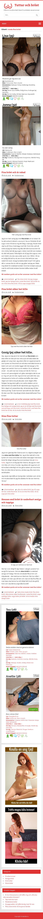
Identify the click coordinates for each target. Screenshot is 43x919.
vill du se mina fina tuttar (26, 491)
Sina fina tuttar (10, 415)
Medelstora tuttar (11, 902)
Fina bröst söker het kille (15, 289)
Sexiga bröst (9, 879)
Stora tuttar (18, 505)
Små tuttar (18, 419)
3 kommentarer (9, 592)
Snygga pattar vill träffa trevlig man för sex (19, 904)
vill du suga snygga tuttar (26, 283)
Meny (4, 24)
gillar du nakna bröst (24, 489)
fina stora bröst (22, 279)
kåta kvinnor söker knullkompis (16, 594)
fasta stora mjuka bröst (24, 592)
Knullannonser (19, 175)
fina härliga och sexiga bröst (11, 406)
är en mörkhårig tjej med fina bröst (28, 404)
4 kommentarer (9, 279)
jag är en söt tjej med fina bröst (31, 406)
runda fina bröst (25, 281)
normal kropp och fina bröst (11, 408)
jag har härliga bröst (12, 281)
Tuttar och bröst (27, 5)
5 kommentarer (9, 489)
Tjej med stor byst (11, 899)
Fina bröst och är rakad (13, 172)
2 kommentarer (9, 404)
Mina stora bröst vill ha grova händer (17, 906)
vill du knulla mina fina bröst (22, 410)
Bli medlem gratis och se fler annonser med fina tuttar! (22, 274)
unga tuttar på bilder (18, 596)
